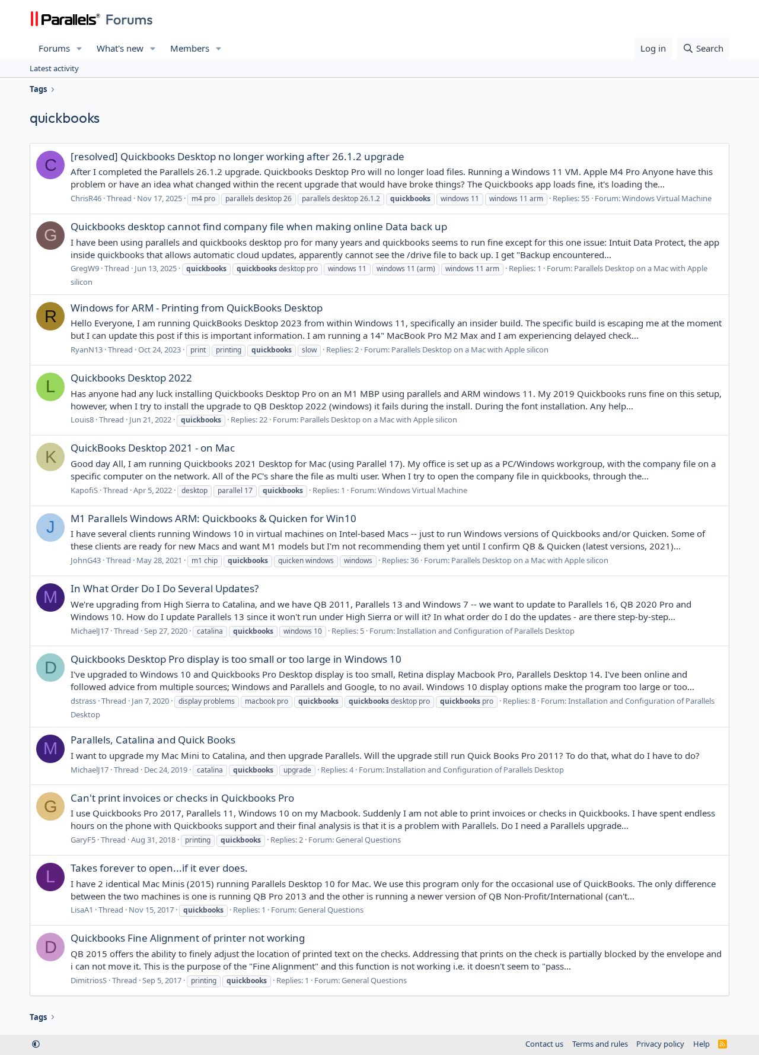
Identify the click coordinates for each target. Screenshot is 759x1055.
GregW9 (85, 268)
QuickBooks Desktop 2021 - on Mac (153, 448)
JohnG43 (86, 560)
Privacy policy (660, 1043)
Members (189, 48)
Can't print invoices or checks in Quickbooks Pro (182, 798)
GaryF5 (83, 839)
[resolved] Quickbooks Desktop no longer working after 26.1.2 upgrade (237, 156)
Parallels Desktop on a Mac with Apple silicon (469, 349)
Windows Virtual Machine (667, 198)
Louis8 (82, 419)
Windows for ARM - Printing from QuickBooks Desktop (197, 307)
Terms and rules (600, 1043)
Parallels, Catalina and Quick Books (153, 739)
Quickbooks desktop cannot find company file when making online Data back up (259, 226)
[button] (79, 48)
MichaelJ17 (90, 630)
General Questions (368, 839)
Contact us (544, 1043)
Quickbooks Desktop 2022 (131, 377)
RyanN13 (87, 349)
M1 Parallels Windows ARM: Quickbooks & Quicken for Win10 (213, 518)
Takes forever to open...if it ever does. (159, 868)
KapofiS (84, 490)
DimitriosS (89, 980)
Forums (54, 48)
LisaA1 (82, 909)
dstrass (83, 700)
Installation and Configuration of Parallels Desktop (486, 630)
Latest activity (54, 68)
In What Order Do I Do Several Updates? (165, 588)
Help (701, 1043)
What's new (120, 48)
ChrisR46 (86, 198)
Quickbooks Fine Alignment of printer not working (188, 938)
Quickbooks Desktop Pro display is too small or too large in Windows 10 (236, 659)
